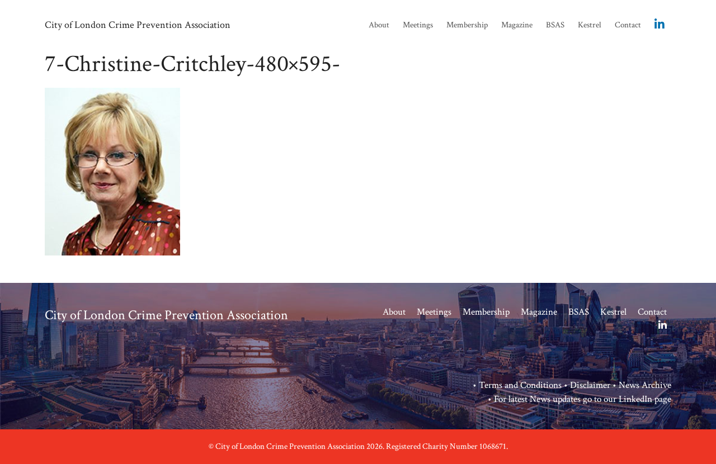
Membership (467, 25)
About (379, 25)
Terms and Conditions (520, 385)
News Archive (645, 385)
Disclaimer (590, 385)
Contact (628, 25)
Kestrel (589, 25)
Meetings (418, 25)
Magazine (517, 25)
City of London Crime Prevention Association (137, 24)
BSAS (555, 25)
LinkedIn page (645, 399)
